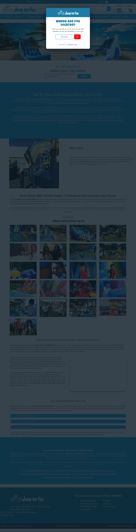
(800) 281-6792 (72, 44)
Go (77, 37)
